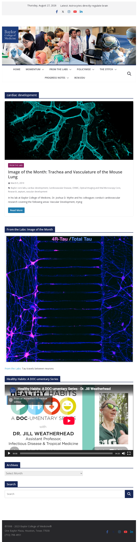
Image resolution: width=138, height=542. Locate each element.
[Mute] (123, 453)
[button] (42, 69)
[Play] (9, 453)
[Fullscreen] (129, 453)
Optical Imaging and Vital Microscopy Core (100, 187)
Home (16, 69)
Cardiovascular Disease (60, 187)
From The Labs (58, 69)
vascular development (36, 191)
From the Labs (13, 368)
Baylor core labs (18, 187)
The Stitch (106, 69)
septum (21, 191)
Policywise (84, 69)
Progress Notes (55, 77)
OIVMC (75, 187)
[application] (69, 421)
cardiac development (37, 187)
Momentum (33, 69)
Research (12, 191)
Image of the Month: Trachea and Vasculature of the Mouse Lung (65, 174)
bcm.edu (79, 77)
